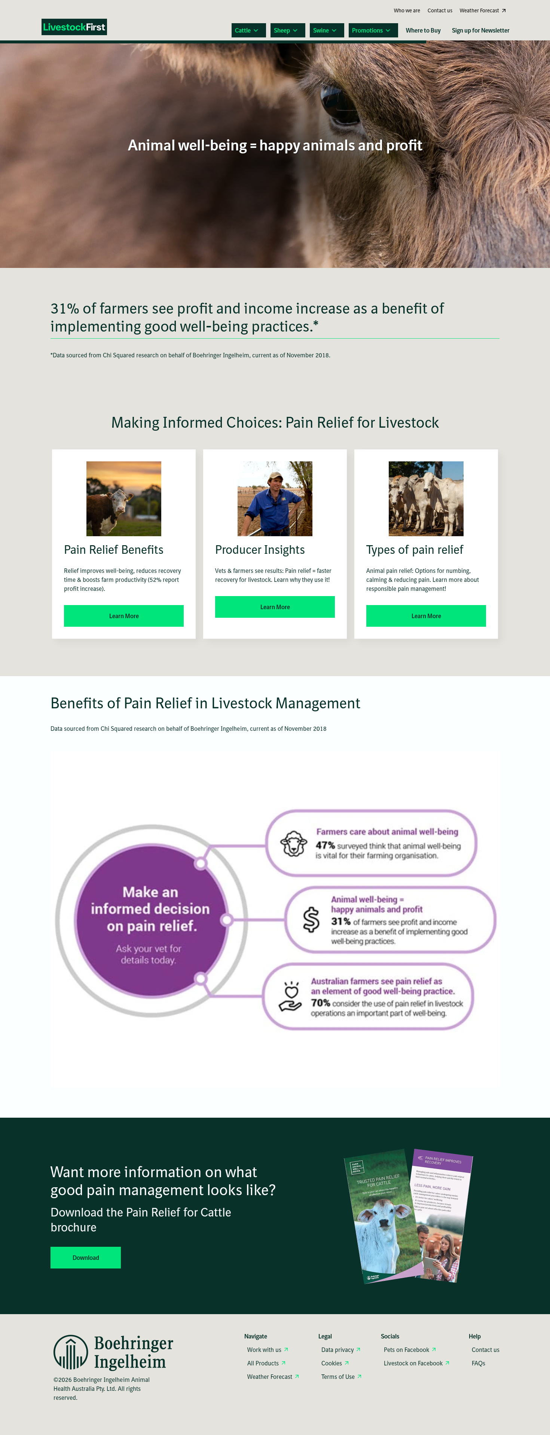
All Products (263, 1363)
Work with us (264, 1349)
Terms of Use (338, 1376)
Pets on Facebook (406, 1349)
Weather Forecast (269, 1376)
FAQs (478, 1363)
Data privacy (337, 1349)
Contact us (485, 1349)
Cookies (331, 1363)
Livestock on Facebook (413, 1363)
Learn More (124, 616)
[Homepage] (79, 28)
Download (86, 1257)
